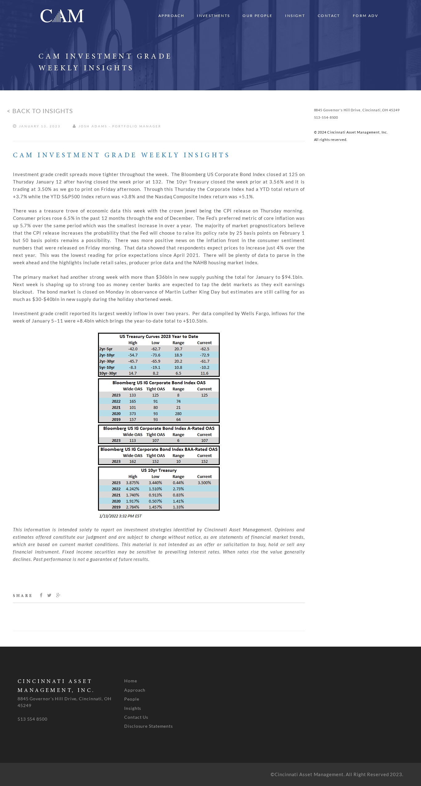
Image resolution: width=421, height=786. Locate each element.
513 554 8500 (32, 719)
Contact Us (136, 717)
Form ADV (365, 15)
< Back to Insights (40, 110)
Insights (132, 708)
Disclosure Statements (148, 726)
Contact (329, 15)
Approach (171, 15)
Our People (257, 15)
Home (130, 680)
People (131, 699)
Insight (295, 15)
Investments (213, 15)
